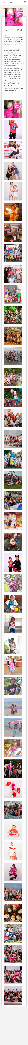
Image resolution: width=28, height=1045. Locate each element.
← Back (4, 8)
